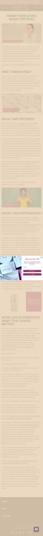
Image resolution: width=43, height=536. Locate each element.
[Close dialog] (41, 257)
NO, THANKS (32, 274)
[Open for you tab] (36, 529)
